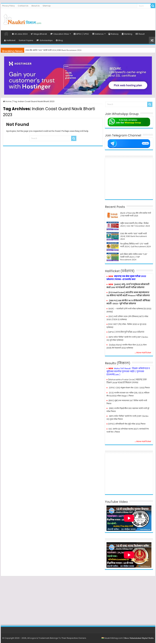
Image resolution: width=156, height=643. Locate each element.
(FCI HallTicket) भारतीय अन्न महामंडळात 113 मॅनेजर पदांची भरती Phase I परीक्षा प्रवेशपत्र (128, 294)
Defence (99, 34)
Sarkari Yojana (26, 40)
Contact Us (23, 5)
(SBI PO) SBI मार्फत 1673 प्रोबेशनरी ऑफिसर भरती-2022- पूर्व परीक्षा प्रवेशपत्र (128, 302)
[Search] (153, 6)
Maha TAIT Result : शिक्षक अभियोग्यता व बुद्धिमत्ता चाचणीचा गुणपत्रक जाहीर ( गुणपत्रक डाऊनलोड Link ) (128, 371)
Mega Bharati (40, 34)
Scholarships (46, 40)
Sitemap (47, 5)
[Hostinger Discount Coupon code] (78, 75)
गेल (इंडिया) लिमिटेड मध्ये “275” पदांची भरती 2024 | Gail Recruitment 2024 (135, 245)
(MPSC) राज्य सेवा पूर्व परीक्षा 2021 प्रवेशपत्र (126, 332)
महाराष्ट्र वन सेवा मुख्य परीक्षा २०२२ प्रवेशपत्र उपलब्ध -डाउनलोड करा (126, 278)
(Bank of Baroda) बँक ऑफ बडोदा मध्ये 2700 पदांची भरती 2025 (135, 214)
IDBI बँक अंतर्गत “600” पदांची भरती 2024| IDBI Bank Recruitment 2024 (53, 50)
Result (142, 34)
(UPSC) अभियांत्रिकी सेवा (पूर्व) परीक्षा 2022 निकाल (126, 423)
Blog (60, 40)
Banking (128, 34)
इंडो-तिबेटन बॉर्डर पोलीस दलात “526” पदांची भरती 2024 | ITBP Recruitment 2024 (133, 257)
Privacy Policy (8, 5)
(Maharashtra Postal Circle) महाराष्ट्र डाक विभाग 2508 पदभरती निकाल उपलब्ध (126, 381)
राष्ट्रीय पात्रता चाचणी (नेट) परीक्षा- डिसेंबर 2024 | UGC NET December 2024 (135, 224)
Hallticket (10, 40)
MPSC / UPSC (82, 34)
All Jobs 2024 (21, 34)
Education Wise (61, 34)
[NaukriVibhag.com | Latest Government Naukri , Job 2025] (22, 18)
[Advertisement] (97, 18)
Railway (115, 34)
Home (6, 33)
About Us (35, 5)
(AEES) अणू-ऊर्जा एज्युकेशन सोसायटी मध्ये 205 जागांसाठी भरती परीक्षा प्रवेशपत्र (127, 286)
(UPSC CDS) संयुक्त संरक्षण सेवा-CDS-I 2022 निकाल (129, 387)
